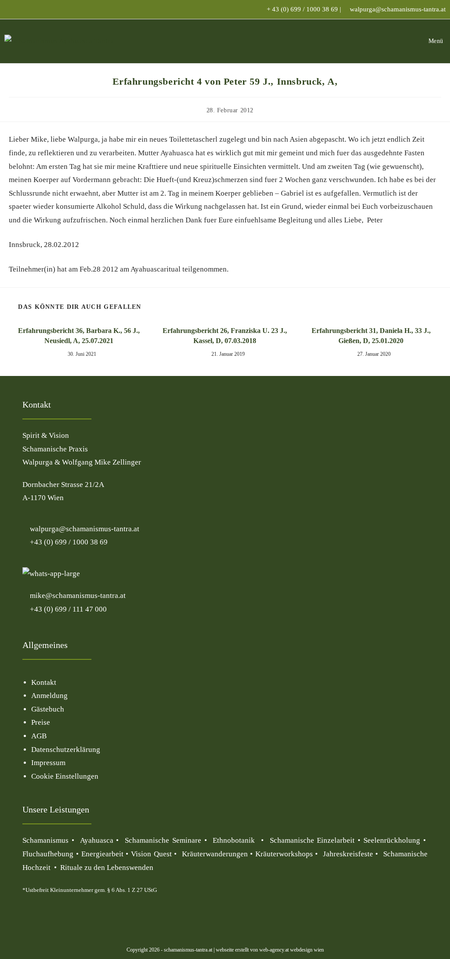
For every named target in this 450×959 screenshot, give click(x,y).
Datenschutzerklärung (65, 749)
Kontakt (43, 682)
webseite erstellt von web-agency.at (252, 950)
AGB (39, 736)
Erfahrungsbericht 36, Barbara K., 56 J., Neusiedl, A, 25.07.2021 (79, 335)
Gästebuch (47, 709)
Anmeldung (49, 695)
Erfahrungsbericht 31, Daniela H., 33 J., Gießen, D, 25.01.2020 (371, 335)
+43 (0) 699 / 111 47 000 (67, 609)
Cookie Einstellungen (64, 776)
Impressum (48, 763)
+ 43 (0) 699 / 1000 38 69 (302, 9)
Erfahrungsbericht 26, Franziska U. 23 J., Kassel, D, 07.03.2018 (225, 335)
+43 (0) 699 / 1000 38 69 (68, 542)
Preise (40, 722)
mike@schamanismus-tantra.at (78, 595)
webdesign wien (306, 950)
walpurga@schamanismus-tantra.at (398, 9)
